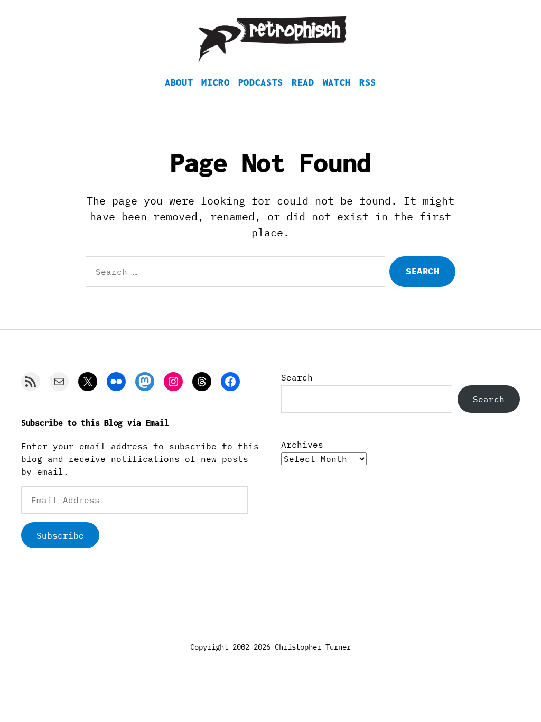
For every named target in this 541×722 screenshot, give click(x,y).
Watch (337, 82)
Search (297, 377)
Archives (302, 444)
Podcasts (260, 82)
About (179, 82)
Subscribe (60, 535)
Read (303, 82)
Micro (215, 82)
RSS (367, 82)
